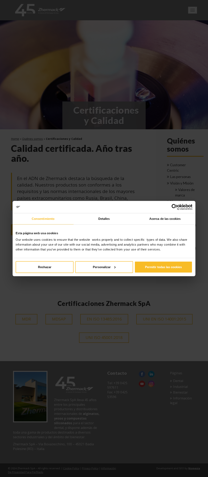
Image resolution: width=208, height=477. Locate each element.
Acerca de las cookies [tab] (165, 218)
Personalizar (102, 267)
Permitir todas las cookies (163, 267)
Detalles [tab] (104, 218)
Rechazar (44, 267)
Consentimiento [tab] (43, 218)
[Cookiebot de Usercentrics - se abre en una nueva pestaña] (174, 207)
